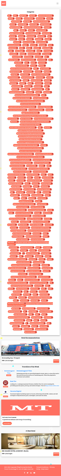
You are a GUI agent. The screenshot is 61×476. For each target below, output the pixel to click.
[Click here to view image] (8, 372)
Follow (9, 375)
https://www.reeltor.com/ (52, 385)
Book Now (56, 360)
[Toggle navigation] (57, 3)
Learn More (7, 423)
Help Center (45, 469)
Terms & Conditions (42, 467)
